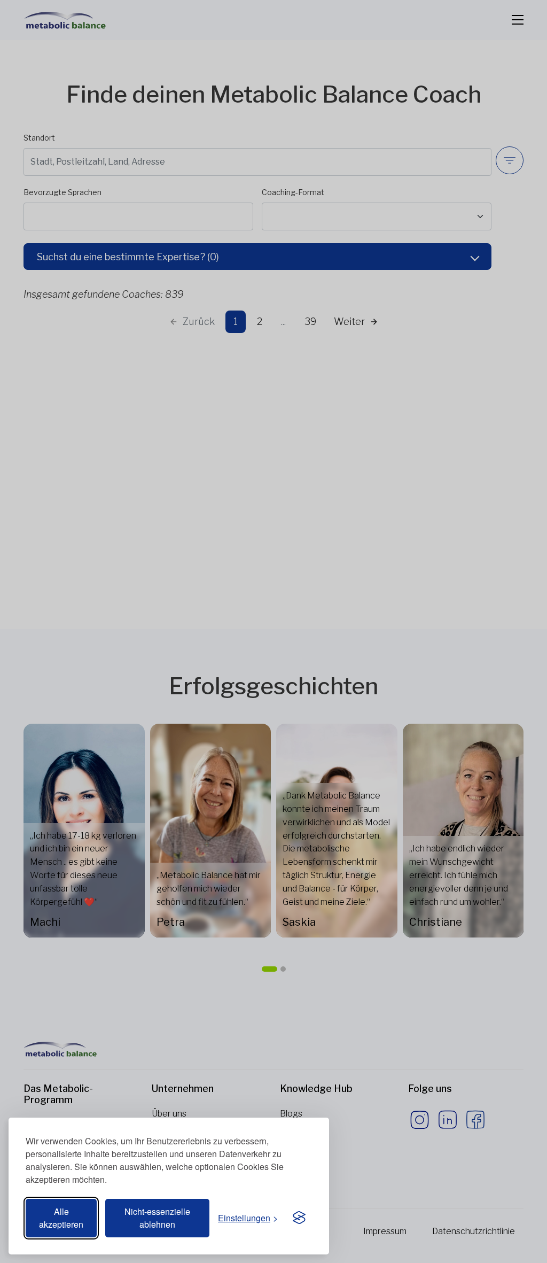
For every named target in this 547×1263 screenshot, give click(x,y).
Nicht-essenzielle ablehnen (157, 1217)
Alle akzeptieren (61, 1217)
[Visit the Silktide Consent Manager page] (299, 1218)
